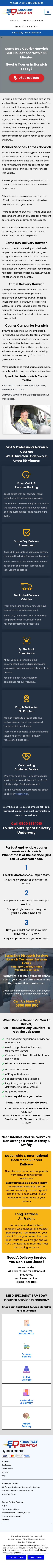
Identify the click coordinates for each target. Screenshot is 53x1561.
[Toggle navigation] (47, 12)
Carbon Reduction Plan (12, 1516)
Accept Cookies (17, 1557)
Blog (4, 1475)
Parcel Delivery (26, 1425)
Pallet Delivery (26, 1378)
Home (13, 20)
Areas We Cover (31, 20)
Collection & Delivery (26, 1402)
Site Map (5, 1519)
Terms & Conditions (10, 1509)
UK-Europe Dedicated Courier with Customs (21, 1487)
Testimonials (7, 1468)
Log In (4, 1505)
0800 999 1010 (28, 78)
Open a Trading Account (12, 1502)
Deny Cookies (36, 1557)
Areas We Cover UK (25, 26)
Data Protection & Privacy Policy (15, 1512)
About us (5, 1461)
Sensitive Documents (26, 1332)
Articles (5, 1472)
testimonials (21, 793)
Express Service (26, 1355)
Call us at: (28, 3)
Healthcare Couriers (11, 1483)
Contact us (6, 1465)
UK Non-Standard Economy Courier (17, 1490)
